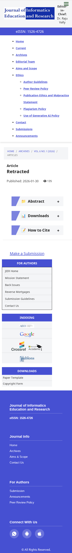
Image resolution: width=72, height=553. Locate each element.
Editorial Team (25, 61)
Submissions (24, 129)
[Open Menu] (66, 4)
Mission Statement (17, 278)
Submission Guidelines (20, 299)
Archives (21, 55)
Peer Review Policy (35, 88)
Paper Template (13, 377)
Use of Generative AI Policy (41, 115)
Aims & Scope (19, 456)
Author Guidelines (35, 82)
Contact (21, 122)
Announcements (27, 136)
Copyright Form (13, 383)
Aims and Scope (26, 68)
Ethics (20, 75)
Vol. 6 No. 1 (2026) (44, 151)
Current (21, 48)
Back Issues (12, 285)
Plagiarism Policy (34, 109)
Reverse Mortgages (17, 292)
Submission (17, 490)
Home (20, 41)
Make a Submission (27, 253)
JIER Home (11, 271)
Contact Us (12, 306)
